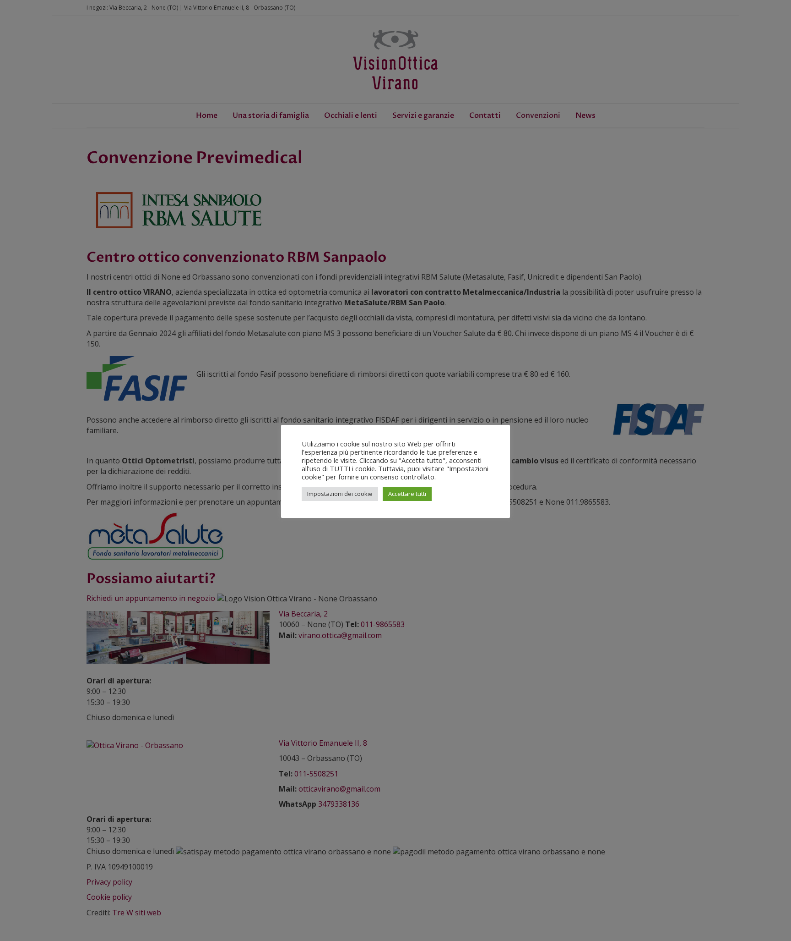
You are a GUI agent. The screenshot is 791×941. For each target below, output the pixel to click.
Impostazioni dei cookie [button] (340, 494)
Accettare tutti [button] (407, 494)
